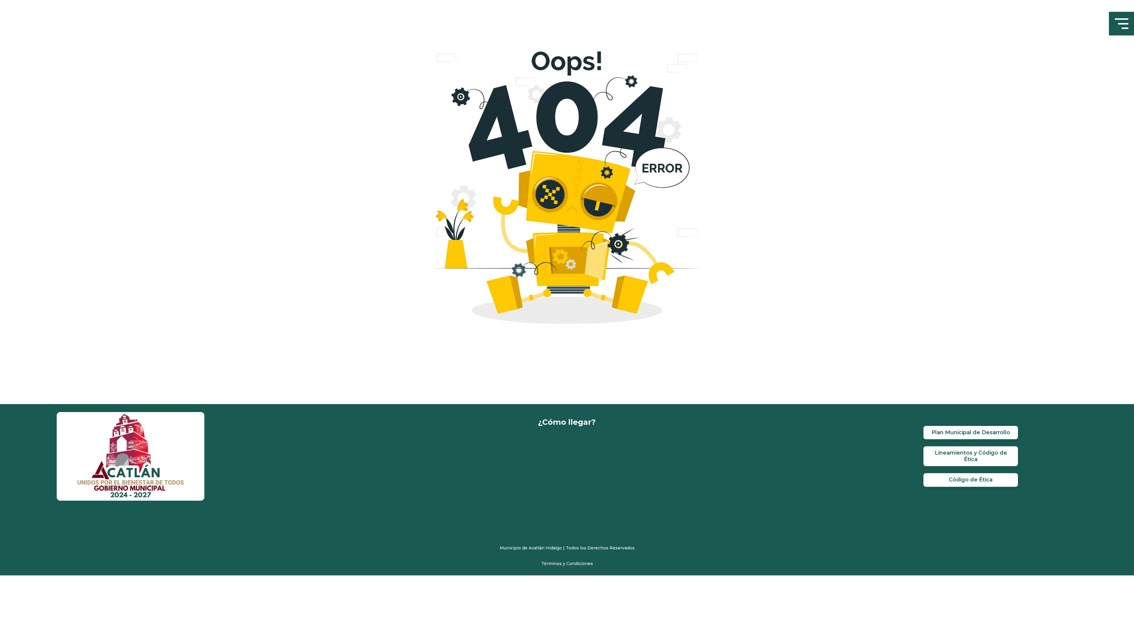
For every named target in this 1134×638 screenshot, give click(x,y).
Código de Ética (971, 479)
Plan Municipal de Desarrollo (970, 432)
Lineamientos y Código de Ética (971, 456)
